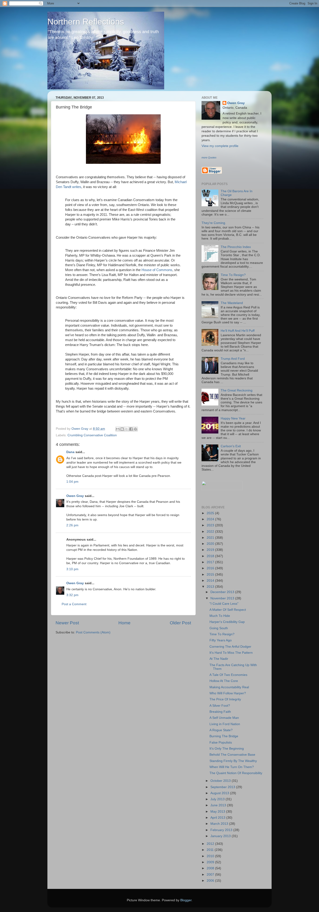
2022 (211, 531)
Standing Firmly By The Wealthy (233, 761)
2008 (211, 868)
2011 (211, 850)
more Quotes (209, 157)
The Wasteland (232, 303)
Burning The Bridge (223, 736)
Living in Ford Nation (224, 724)
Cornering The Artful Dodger (230, 646)
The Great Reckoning (236, 390)
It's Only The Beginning (226, 748)
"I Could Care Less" (223, 603)
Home (124, 622)
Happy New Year (233, 418)
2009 (211, 862)
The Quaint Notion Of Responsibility (235, 773)
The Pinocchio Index (236, 247)
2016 (211, 568)
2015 (211, 574)
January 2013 (221, 836)
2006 (211, 880)
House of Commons (157, 270)
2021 (211, 537)
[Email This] (117, 429)
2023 (211, 525)
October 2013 (221, 781)
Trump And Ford (233, 358)
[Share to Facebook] (131, 429)
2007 (211, 874)
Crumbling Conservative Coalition (92, 435)
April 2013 (218, 817)
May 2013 (218, 811)
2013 (211, 586)
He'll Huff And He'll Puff (238, 330)
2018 (211, 556)
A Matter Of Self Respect (227, 609)
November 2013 (222, 598)
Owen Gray (75, 496)
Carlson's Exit (231, 446)
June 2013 (218, 805)
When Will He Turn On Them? (231, 767)
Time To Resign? (233, 275)
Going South (218, 628)
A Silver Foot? (219, 705)
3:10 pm (72, 569)
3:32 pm (72, 595)
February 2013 (221, 830)
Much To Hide (219, 616)
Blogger (185, 900)
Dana (70, 452)
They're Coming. (214, 223)
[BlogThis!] (122, 429)
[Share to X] (126, 429)
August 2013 (220, 793)
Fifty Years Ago (220, 640)
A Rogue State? (221, 730)
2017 (211, 562)
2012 (211, 844)
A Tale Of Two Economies (228, 675)
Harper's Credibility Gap (227, 622)
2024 (211, 519)
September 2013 (223, 787)
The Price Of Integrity (225, 699)
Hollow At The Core (223, 681)
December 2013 (222, 592)
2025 (211, 513)
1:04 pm (72, 481)
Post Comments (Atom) (93, 632)
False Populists (220, 742)
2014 (211, 580)
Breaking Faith (220, 711)
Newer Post (67, 622)
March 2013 (219, 823)
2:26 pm (72, 525)
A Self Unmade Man (224, 718)
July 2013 (218, 799)
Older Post (180, 622)
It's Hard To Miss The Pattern (231, 652)
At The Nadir (218, 658)
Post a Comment (74, 604)
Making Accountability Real (229, 687)
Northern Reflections (85, 21)
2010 (211, 856)
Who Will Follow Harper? (227, 693)
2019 (211, 550)
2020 (211, 543)
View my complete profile (220, 146)
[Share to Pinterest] (135, 429)
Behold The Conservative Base (232, 754)
